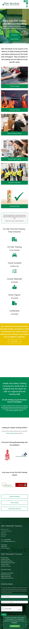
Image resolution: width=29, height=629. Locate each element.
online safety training (12, 433)
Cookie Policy (4, 546)
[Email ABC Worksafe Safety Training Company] (27, 1)
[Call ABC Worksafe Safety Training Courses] (27, 3)
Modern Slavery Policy (6, 576)
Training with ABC (5, 564)
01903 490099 (7, 539)
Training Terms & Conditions (7, 573)
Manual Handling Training (6, 561)
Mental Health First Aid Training (8, 562)
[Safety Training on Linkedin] (25, 1)
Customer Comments (6, 566)
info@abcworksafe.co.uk (9, 541)
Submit (3, 614)
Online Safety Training (6, 569)
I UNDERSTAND (15, 626)
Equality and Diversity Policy (7, 578)
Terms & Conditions (5, 548)
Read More (14, 622)
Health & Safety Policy (6, 574)
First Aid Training (4, 557)
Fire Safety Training (5, 559)
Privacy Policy (4, 544)
